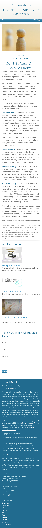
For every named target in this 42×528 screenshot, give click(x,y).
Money (4, 515)
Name (4, 342)
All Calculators (6, 524)
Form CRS (5, 454)
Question (5, 356)
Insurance (5, 510)
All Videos (5, 522)
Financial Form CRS (11, 382)
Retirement (5, 503)
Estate (4, 508)
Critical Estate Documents (14, 317)
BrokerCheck (12, 388)
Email (3, 349)
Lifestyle (4, 517)
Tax (3, 512)
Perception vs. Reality (12, 265)
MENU (35, 20)
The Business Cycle (11, 291)
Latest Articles (6, 520)
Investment (5, 505)
